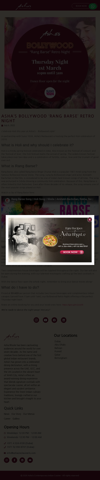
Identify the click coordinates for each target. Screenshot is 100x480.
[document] (50, 240)
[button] (90, 220)
